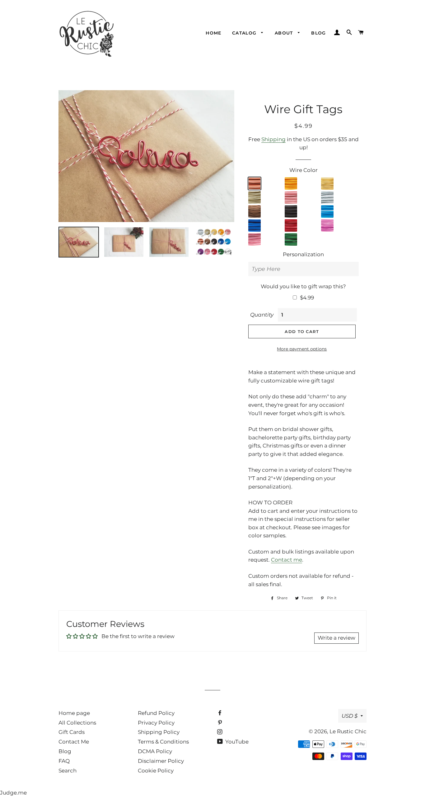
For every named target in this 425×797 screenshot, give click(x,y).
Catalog (245, 33)
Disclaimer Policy (161, 761)
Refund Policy (156, 713)
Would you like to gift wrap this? (303, 286)
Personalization (303, 254)
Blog (318, 33)
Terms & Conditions (163, 742)
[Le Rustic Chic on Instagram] (220, 732)
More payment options (302, 349)
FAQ (64, 761)
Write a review (336, 638)
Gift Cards (71, 732)
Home (214, 33)
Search (67, 770)
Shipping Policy (159, 732)
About (285, 33)
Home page (74, 713)
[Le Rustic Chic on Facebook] (220, 713)
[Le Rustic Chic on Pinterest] (220, 723)
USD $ (349, 716)
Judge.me (13, 793)
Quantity (261, 315)
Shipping (273, 139)
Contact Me (73, 742)
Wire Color (303, 170)
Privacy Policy (156, 723)
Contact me (286, 560)
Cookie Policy (156, 770)
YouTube (236, 742)
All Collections (77, 723)
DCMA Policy (155, 751)
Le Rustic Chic (348, 731)
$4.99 (307, 297)
